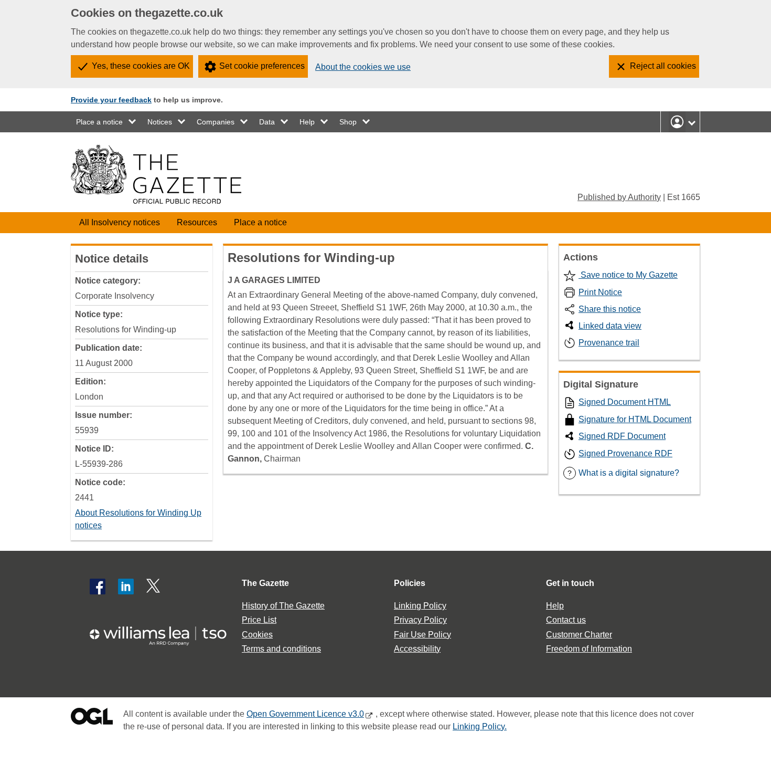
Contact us (566, 619)
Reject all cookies (663, 65)
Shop (348, 122)
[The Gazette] (156, 174)
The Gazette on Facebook (97, 586)
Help (307, 122)
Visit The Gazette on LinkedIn (126, 586)
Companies (215, 122)
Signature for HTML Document (635, 419)
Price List (259, 619)
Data (267, 122)
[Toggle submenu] (132, 121)
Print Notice (600, 292)
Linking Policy (420, 605)
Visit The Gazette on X (154, 586)
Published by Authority (619, 197)
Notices (159, 122)
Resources (197, 222)
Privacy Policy (420, 619)
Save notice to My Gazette (628, 274)
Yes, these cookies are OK (141, 65)
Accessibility (417, 648)
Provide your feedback (111, 100)
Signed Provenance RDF (625, 453)
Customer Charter (579, 634)
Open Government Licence (92, 718)
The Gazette (265, 583)
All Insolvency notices (119, 222)
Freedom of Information (589, 648)
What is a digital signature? (623, 472)
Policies (409, 583)
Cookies (257, 634)
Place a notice (99, 122)
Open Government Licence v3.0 (305, 713)
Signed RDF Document (622, 436)
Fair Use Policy (422, 634)
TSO (164, 632)
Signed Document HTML (625, 401)
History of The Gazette (283, 605)
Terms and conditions (281, 648)
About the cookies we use (363, 66)
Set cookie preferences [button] (262, 65)
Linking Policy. (480, 726)
